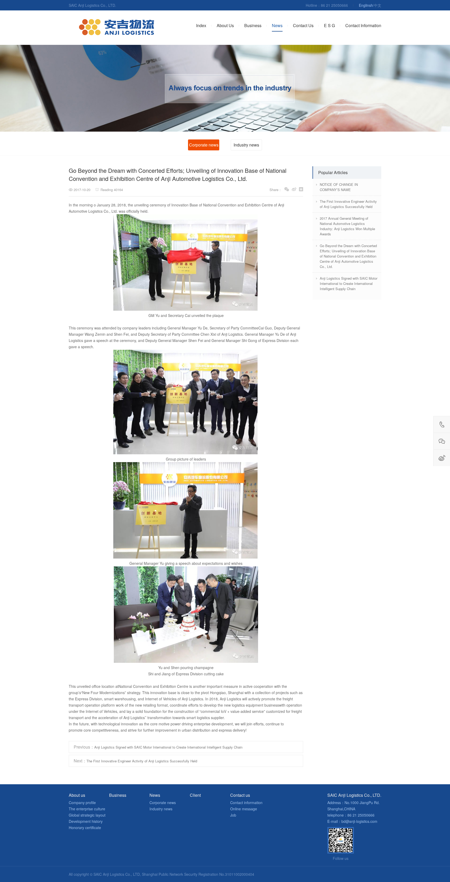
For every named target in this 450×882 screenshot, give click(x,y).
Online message (243, 808)
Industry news (246, 145)
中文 (377, 5)
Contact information (246, 802)
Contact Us (303, 25)
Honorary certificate (85, 827)
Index (201, 25)
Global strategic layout (87, 815)
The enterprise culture (87, 808)
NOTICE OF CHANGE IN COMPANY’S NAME (339, 187)
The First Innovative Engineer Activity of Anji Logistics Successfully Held (135, 761)
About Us (225, 25)
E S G (329, 25)
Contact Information (363, 25)
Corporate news (203, 145)
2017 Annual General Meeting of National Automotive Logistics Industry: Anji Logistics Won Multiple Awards (347, 226)
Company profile (82, 802)
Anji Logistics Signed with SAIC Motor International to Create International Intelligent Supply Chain (158, 747)
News (277, 25)
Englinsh (366, 5)
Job (233, 815)
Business (252, 25)
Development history (86, 821)
